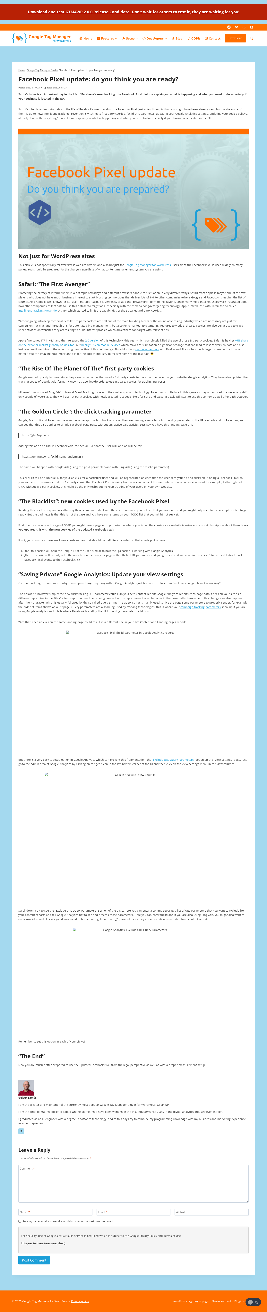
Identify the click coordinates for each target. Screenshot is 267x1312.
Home (87, 38)
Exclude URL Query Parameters (173, 759)
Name (25, 1212)
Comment (27, 1168)
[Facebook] (229, 27)
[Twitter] (236, 27)
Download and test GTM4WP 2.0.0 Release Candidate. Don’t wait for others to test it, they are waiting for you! (133, 11)
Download (235, 38)
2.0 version (92, 340)
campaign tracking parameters (200, 607)
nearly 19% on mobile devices (100, 345)
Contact (214, 38)
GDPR (195, 38)
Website (181, 1212)
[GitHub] (244, 27)
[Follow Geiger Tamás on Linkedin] (21, 1131)
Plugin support (221, 1301)
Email (103, 1212)
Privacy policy (80, 1301)
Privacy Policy (148, 1236)
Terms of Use (172, 1236)
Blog (179, 38)
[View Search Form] (251, 38)
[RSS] (251, 27)
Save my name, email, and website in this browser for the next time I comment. (68, 1221)
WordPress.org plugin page (190, 1301)
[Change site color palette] (253, 1302)
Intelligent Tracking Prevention (38, 310)
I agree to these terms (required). (45, 1243)
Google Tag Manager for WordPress (148, 265)
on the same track (147, 349)
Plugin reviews (243, 1301)
